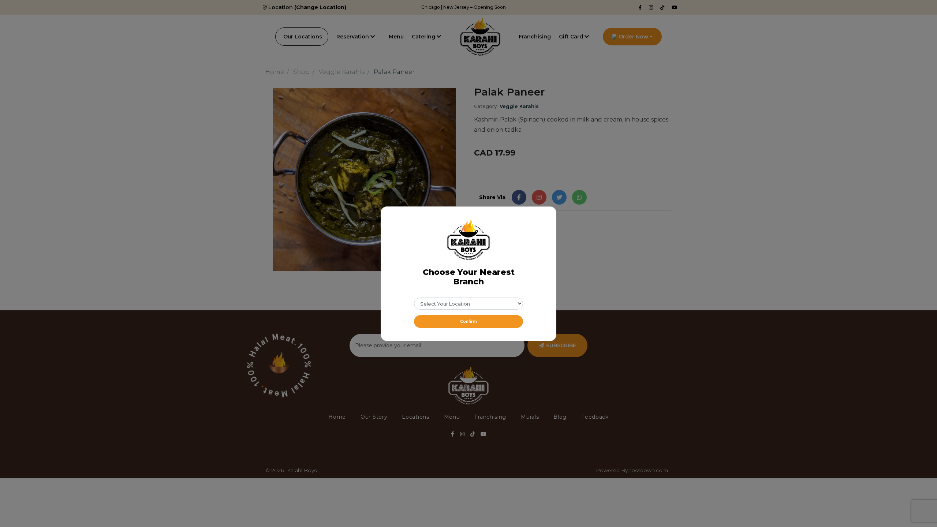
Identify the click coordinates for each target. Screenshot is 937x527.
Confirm (468, 321)
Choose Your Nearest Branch (469, 277)
